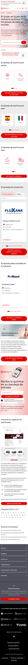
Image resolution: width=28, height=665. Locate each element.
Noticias (3, 548)
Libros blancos (5, 564)
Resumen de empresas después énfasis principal (13, 537)
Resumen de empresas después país (10, 539)
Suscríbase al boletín (12, 396)
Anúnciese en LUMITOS (13, 642)
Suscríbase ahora (14, 599)
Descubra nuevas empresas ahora (14, 359)
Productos (4, 559)
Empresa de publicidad (14, 503)
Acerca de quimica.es (14, 648)
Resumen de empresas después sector (11, 530)
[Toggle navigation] (26, 9)
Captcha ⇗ (20, 402)
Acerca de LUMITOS (13, 645)
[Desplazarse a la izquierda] (22, 194)
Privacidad (14, 660)
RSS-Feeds (4, 575)
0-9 (3, 513)
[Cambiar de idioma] (23, 8)
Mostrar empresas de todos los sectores (14, 94)
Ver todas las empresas (14, 176)
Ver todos (4, 410)
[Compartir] (20, 8)
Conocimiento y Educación (9, 570)
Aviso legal (5, 658)
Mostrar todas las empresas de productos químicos (14, 252)
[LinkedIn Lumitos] (14, 636)
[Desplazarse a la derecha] (25, 194)
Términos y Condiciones (17, 658)
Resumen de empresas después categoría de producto (12, 533)
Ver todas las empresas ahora (14, 318)
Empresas (4, 553)
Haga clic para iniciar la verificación (14, 401)
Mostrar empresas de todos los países (14, 135)
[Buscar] (17, 8)
